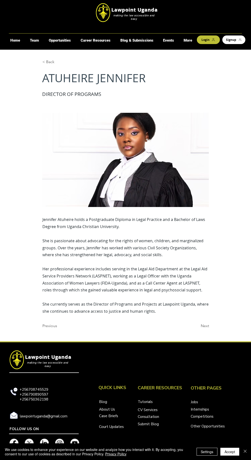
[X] (29, 443)
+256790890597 (34, 394)
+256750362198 (34, 399)
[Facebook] (14, 443)
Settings (207, 451)
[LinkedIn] (44, 443)
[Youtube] (74, 443)
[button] (59, 40)
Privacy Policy (115, 453)
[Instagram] (59, 443)
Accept (230, 451)
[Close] (245, 451)
